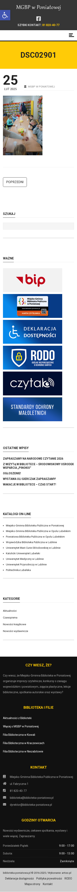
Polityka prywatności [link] (49, 878)
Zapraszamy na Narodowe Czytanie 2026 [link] (33, 458)
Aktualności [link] (10, 610)
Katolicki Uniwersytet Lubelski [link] (23, 553)
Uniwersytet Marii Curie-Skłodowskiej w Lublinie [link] (33, 547)
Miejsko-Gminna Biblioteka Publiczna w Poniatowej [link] (35, 525)
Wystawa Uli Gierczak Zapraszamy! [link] (29, 478)
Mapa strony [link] (32, 884)
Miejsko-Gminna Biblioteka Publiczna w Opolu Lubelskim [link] (38, 531)
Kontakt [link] (48, 884)
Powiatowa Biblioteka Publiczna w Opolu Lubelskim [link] (35, 536)
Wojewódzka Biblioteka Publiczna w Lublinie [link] (31, 542)
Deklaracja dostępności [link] (19, 878)
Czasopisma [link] (10, 617)
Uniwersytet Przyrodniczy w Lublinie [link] (26, 564)
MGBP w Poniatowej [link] (41, 86)
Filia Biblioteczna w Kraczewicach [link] (23, 743)
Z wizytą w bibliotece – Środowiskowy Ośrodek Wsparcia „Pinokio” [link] (38, 466)
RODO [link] (68, 878)
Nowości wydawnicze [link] (15, 631)
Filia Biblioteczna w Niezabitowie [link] (23, 751)
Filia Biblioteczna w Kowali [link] (19, 734)
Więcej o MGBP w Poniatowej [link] (21, 726)
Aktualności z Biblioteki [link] (17, 718)
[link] (5, 15)
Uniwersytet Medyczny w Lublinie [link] (25, 558)
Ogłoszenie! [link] (12, 473)
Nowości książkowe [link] (14, 624)
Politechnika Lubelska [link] (18, 570)
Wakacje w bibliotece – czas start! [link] (29, 484)
